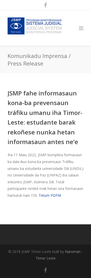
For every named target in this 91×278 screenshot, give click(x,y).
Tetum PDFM (50, 195)
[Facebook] (45, 5)
